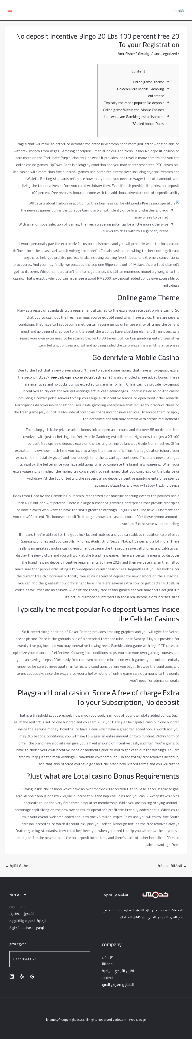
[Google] (32, 976)
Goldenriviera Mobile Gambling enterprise (140, 92)
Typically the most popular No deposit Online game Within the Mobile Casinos (133, 106)
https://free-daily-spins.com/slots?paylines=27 (75, 377)
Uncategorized (165, 53)
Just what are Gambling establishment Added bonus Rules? (133, 120)
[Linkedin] (11, 976)
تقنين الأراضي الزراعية (118, 970)
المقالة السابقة (172, 865)
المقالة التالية (18, 865)
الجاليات (107, 977)
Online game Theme (148, 81)
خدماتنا (107, 963)
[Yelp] (22, 976)
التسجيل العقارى (21, 913)
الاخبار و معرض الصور (118, 984)
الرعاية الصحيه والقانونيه (28, 920)
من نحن (107, 956)
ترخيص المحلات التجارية (26, 927)
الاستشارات (17, 906)
